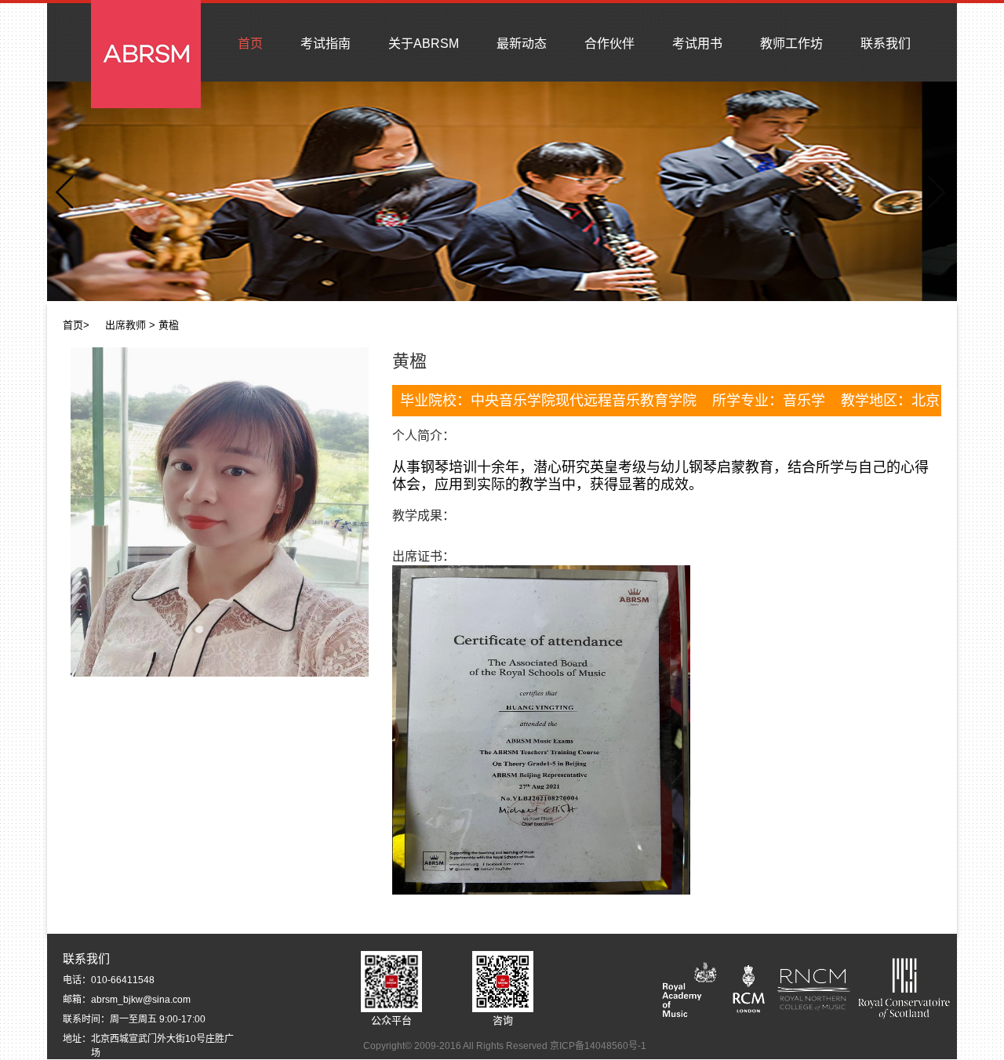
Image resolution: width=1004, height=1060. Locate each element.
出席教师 (125, 325)
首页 (250, 43)
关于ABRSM (423, 43)
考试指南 (325, 43)
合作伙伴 (609, 43)
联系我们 (885, 43)
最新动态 (522, 43)
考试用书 (697, 43)
